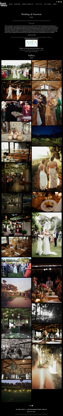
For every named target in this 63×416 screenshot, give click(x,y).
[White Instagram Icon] (59, 2)
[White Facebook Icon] (57, 2)
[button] (61, 1)
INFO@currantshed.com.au (37, 409)
